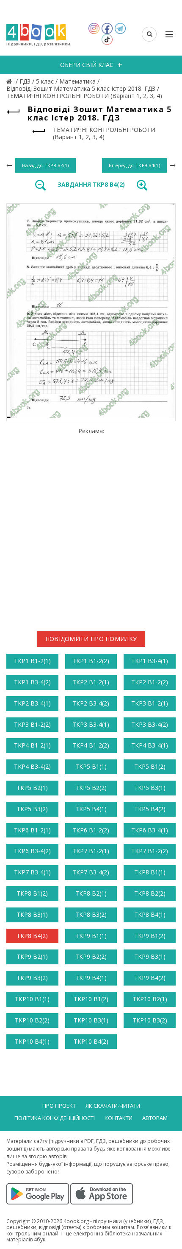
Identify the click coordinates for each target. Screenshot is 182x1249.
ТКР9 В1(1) (91, 936)
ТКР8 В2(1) (91, 893)
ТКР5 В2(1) (32, 788)
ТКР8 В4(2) (32, 936)
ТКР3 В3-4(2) (149, 724)
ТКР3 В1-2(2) (32, 724)
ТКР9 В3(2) (32, 978)
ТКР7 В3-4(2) (90, 872)
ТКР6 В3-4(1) (149, 830)
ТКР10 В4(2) (91, 1041)
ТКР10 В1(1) (32, 999)
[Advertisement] (91, 525)
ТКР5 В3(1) (149, 788)
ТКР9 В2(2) (91, 956)
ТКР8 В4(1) (149, 914)
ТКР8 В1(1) (149, 872)
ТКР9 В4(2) (149, 978)
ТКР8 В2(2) (149, 893)
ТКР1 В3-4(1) (149, 661)
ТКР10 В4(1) (32, 1041)
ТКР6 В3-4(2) (32, 851)
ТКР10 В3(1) (91, 1020)
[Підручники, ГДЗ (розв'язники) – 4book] (10, 81)
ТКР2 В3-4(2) (90, 703)
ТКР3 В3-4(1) (90, 724)
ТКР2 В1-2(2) (149, 682)
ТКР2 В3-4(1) (32, 703)
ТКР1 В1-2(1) (32, 661)
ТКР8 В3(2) (91, 914)
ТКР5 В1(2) (149, 766)
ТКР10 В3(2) (149, 1020)
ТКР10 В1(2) (91, 999)
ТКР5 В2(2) (91, 788)
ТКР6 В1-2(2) (90, 830)
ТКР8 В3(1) (32, 914)
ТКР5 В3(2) (32, 809)
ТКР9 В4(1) (91, 978)
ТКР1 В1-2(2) (90, 661)
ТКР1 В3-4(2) (32, 682)
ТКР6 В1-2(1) (32, 830)
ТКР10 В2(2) (32, 1020)
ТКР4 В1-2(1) (32, 745)
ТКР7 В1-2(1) (90, 851)
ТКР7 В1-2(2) (149, 851)
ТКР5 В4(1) (91, 809)
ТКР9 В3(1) (149, 956)
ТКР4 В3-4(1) (149, 745)
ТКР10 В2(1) (149, 999)
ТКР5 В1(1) (91, 766)
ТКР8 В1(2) (32, 893)
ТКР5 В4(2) (149, 809)
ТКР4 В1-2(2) (90, 745)
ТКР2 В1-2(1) (90, 682)
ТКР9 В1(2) (149, 936)
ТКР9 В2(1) (32, 956)
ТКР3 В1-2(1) (149, 703)
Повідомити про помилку (91, 639)
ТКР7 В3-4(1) (32, 872)
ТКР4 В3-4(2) (32, 766)
